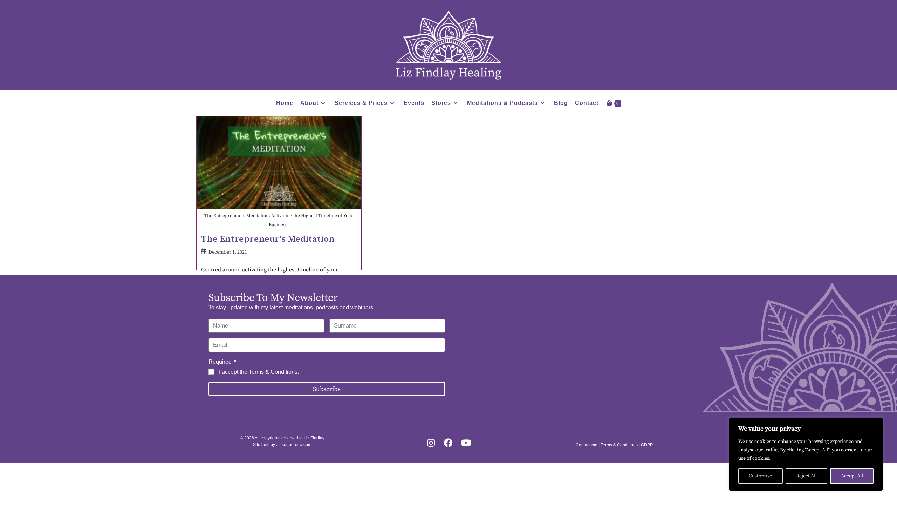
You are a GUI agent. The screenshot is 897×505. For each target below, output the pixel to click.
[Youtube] (466, 443)
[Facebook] (448, 443)
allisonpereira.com (293, 444)
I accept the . (259, 372)
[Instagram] (431, 443)
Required (220, 362)
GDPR (647, 445)
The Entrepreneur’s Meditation (268, 238)
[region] (806, 454)
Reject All (806, 476)
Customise (760, 476)
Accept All (852, 476)
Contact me (586, 445)
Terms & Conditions (273, 372)
